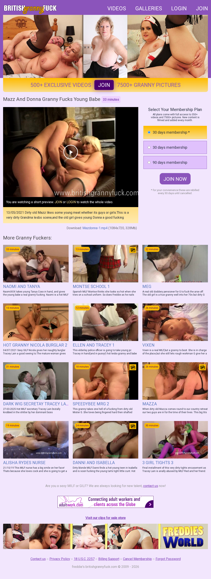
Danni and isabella (94, 462)
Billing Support (108, 559)
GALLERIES (148, 8)
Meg (146, 286)
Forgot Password (168, 559)
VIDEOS (116, 8)
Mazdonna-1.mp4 (95, 228)
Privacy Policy (59, 559)
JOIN (202, 8)
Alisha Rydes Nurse (24, 462)
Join (104, 85)
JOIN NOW (175, 179)
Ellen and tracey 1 (94, 345)
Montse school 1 (91, 286)
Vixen (148, 345)
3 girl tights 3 (157, 462)
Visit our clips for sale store (106, 518)
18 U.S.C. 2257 (84, 559)
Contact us (38, 559)
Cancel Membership (137, 559)
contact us (150, 486)
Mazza (149, 403)
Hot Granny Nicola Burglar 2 (35, 345)
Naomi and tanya (21, 286)
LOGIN (179, 8)
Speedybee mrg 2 (91, 403)
